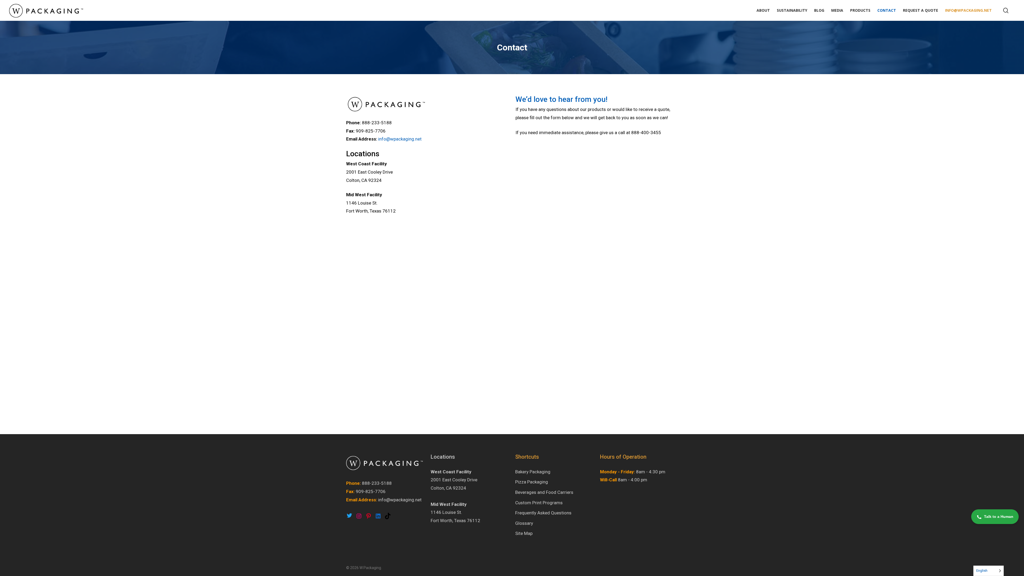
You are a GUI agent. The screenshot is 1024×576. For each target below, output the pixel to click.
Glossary (524, 523)
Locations (443, 457)
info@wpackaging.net (400, 139)
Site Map (524, 533)
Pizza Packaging (531, 482)
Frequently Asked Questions (543, 512)
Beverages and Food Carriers (544, 492)
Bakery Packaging (532, 471)
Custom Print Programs (539, 502)
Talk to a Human (998, 516)
